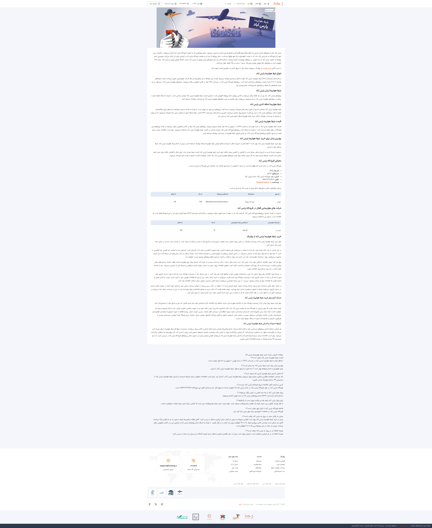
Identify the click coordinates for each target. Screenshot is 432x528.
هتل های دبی (266, 484)
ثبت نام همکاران (279, 471)
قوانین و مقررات (280, 461)
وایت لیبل (235, 468)
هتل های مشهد (280, 484)
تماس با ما (234, 464)
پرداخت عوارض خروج (278, 468)
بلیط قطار (258, 468)
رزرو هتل (258, 461)
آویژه (240, 504)
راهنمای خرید (281, 464)
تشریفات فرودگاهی (255, 471)
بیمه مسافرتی (233, 471)
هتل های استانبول (252, 484)
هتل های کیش (238, 484)
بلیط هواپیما (266, 68)
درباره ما (235, 461)
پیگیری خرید (153, 3)
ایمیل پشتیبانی (168, 469)
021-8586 (183, 3)
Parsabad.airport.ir (263, 182)
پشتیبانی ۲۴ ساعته (193, 469)
